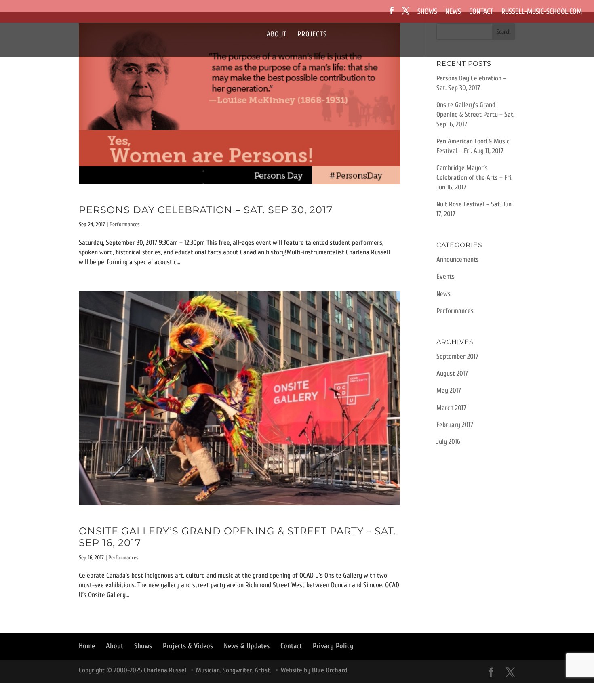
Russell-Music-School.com (541, 12)
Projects (312, 35)
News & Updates (247, 646)
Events (445, 276)
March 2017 (451, 408)
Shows (427, 12)
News (453, 12)
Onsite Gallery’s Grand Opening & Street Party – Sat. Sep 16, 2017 (237, 537)
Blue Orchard (329, 670)
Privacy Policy (333, 646)
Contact (481, 12)
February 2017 (454, 425)
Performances (125, 224)
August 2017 (452, 373)
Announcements (457, 259)
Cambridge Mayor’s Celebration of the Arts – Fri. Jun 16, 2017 (474, 177)
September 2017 (457, 356)
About (277, 35)
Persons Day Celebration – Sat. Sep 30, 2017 (206, 210)
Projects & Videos (188, 646)
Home (87, 646)
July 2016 (448, 442)
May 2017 (448, 390)
